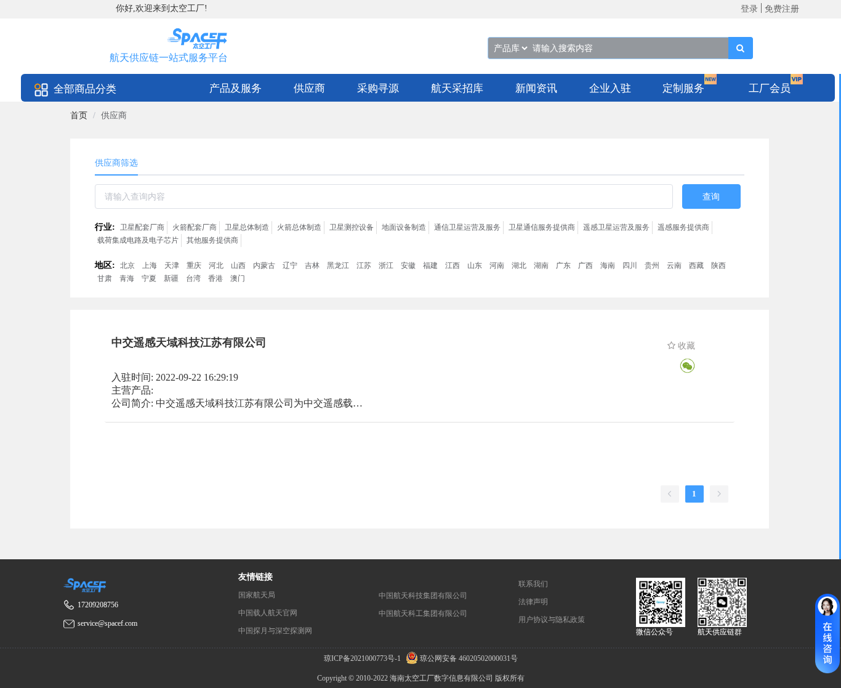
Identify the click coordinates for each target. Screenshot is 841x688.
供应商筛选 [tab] (116, 163)
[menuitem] (235, 88)
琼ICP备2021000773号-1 (363, 658)
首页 (78, 115)
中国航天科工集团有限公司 (423, 613)
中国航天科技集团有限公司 (423, 595)
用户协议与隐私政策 (551, 619)
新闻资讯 (536, 88)
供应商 (309, 88)
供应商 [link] (114, 115)
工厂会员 (770, 88)
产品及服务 (235, 88)
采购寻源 (378, 88)
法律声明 (533, 601)
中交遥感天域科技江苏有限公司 (189, 342)
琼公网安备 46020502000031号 (468, 658)
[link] (78, 115)
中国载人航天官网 (267, 613)
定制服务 (683, 88)
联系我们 (533, 584)
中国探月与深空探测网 (275, 630)
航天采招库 (457, 88)
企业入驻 (610, 88)
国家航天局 (256, 595)
